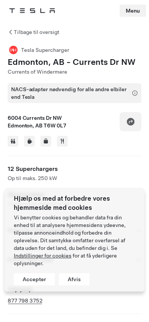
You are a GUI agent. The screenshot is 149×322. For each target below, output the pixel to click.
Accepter (34, 279)
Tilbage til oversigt (36, 32)
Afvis (74, 279)
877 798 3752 (25, 301)
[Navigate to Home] (32, 10)
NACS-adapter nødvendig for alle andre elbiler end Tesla (69, 93)
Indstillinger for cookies (42, 256)
